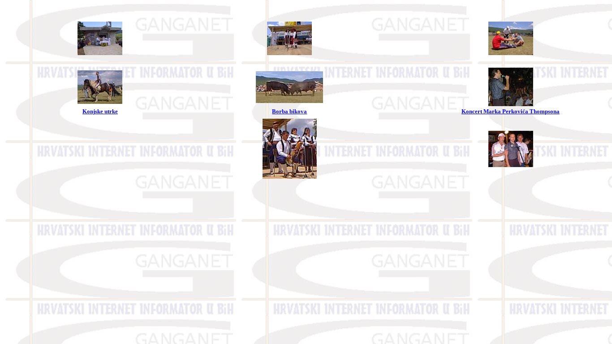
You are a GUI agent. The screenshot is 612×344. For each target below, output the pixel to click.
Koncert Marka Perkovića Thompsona (510, 111)
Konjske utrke (100, 111)
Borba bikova (289, 111)
